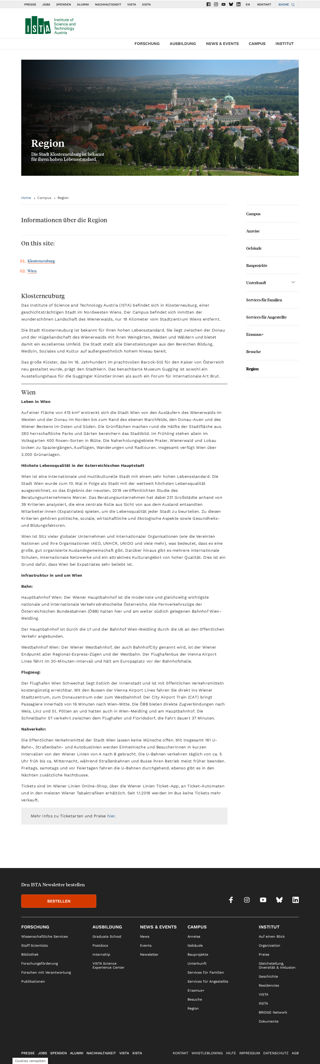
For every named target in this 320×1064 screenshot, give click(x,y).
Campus (257, 43)
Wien (32, 270)
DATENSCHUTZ (275, 1053)
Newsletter (149, 954)
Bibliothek (29, 954)
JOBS (46, 4)
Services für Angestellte (266, 317)
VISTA (131, 4)
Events (146, 945)
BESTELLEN (58, 901)
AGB (295, 1053)
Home (26, 198)
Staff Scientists (34, 945)
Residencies (269, 985)
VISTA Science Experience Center (108, 965)
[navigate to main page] (50, 24)
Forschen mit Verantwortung (46, 972)
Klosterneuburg (41, 260)
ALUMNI (83, 4)
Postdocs (100, 945)
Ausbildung (183, 43)
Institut (285, 43)
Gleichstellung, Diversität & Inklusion (277, 965)
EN (248, 4)
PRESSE (30, 4)
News (144, 936)
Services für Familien (264, 299)
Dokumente (268, 1021)
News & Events (222, 43)
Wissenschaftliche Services (44, 936)
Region (252, 368)
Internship (101, 954)
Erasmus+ (255, 334)
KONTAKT (264, 4)
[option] (160, 118)
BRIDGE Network (273, 1012)
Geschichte (268, 976)
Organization (269, 945)
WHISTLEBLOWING (207, 1053)
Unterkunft (256, 282)
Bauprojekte (257, 265)
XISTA (146, 4)
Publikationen (33, 981)
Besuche (253, 351)
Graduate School (106, 936)
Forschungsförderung (39, 963)
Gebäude (254, 248)
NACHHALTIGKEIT (108, 4)
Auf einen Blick (272, 936)
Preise (264, 954)
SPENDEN (63, 4)
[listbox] (160, 118)
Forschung (147, 43)
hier (111, 816)
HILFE (231, 1053)
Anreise (253, 230)
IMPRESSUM (249, 1053)
